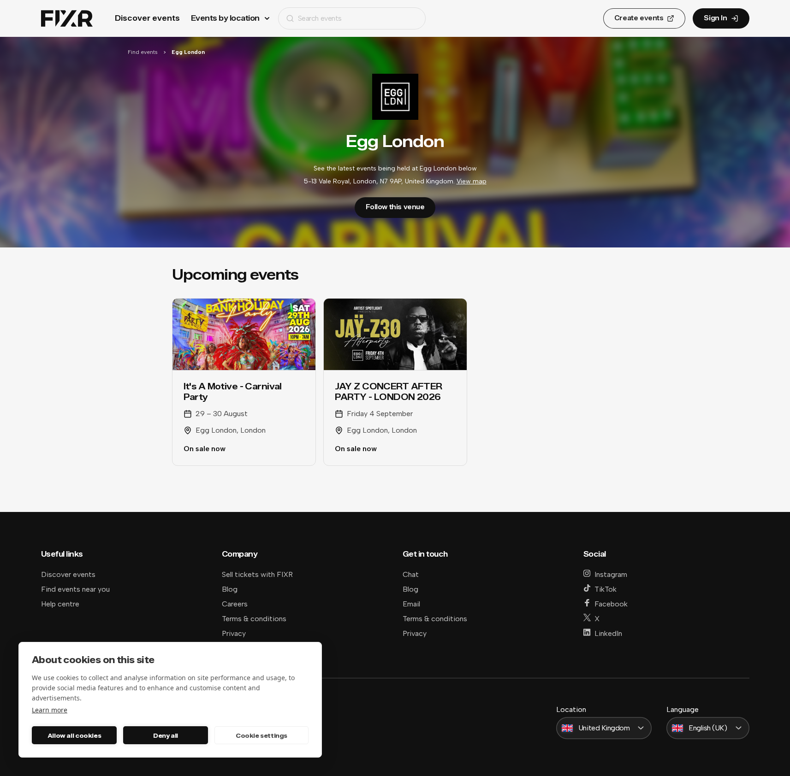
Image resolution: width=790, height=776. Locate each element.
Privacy (234, 633)
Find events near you (75, 589)
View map (472, 181)
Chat (411, 574)
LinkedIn (608, 633)
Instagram (610, 574)
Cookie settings (261, 735)
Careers (235, 604)
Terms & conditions (254, 618)
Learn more (49, 709)
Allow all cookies (74, 735)
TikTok (605, 589)
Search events (320, 18)
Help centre (60, 604)
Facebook (611, 604)
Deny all (165, 735)
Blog (230, 589)
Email (411, 604)
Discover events (147, 18)
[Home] (67, 19)
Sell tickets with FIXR (257, 574)
